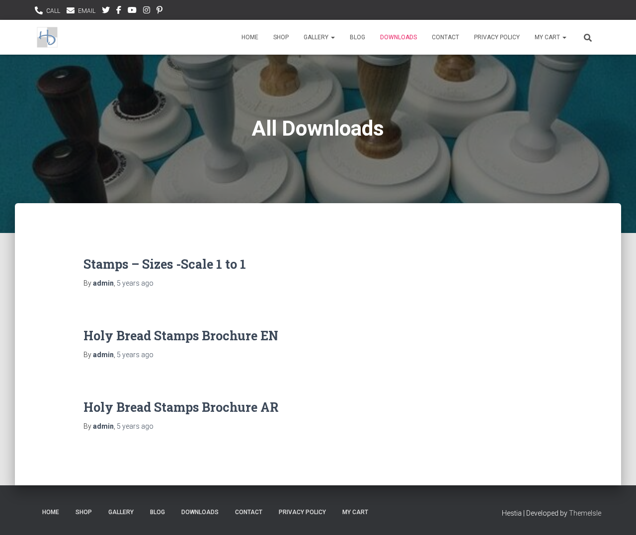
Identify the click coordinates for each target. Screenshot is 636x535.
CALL (53, 10)
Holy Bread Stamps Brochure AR (181, 407)
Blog (357, 37)
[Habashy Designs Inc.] (47, 37)
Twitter (106, 11)
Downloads (398, 37)
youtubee (132, 11)
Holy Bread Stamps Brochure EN (180, 335)
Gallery (317, 37)
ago (135, 283)
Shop (281, 37)
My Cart (548, 37)
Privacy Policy (497, 37)
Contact (445, 37)
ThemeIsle (585, 513)
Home (249, 37)
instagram (146, 11)
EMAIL (86, 10)
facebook (118, 11)
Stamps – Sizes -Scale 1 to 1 (164, 264)
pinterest (159, 11)
